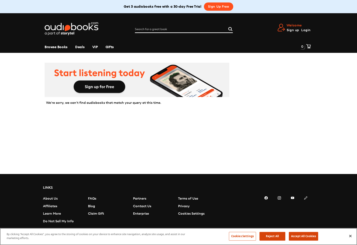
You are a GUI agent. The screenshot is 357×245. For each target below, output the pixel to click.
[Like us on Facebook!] (266, 210)
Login (306, 30)
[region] (178, 236)
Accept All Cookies (303, 236)
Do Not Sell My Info (58, 221)
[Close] (350, 235)
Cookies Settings (191, 213)
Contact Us (142, 206)
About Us (50, 198)
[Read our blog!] (305, 210)
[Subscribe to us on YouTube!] (292, 210)
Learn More (52, 213)
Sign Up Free (218, 6)
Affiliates (50, 206)
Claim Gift (96, 213)
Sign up (293, 30)
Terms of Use (188, 198)
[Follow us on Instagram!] (279, 210)
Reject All (272, 236)
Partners (139, 198)
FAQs (92, 198)
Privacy (184, 206)
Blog (91, 206)
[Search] (230, 28)
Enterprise (141, 213)
